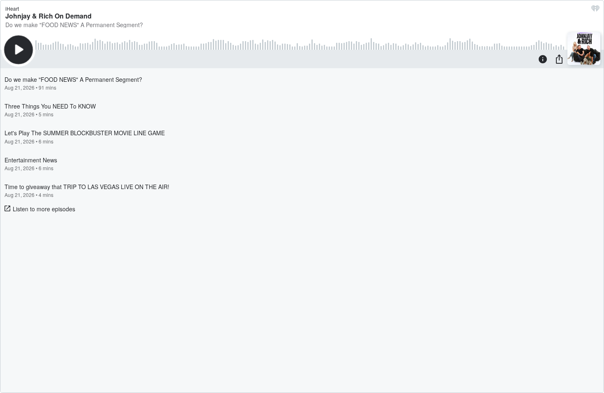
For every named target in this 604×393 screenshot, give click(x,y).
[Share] (559, 59)
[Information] (543, 59)
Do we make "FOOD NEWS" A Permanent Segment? (74, 24)
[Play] (18, 50)
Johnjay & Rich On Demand (48, 16)
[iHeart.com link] (595, 10)
